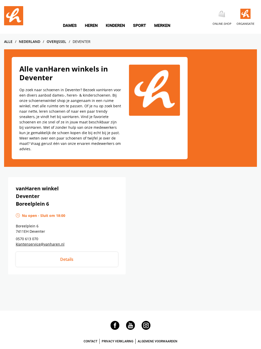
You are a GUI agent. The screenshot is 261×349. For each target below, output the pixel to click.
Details (66, 259)
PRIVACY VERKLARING (117, 341)
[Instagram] (146, 328)
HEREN (91, 26)
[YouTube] (130, 328)
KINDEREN (115, 26)
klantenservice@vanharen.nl (40, 244)
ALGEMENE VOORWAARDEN (157, 341)
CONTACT (90, 341)
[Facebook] (115, 328)
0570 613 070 (27, 238)
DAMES (70, 26)
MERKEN (162, 26)
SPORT (139, 26)
